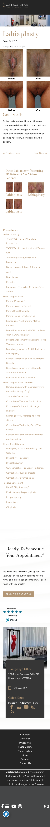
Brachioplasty (13, 277)
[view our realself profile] (11, 712)
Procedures (25, 742)
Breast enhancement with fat (20, 377)
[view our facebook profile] (11, 707)
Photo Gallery (25, 746)
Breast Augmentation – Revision (18, 382)
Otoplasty (11, 507)
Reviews (25, 759)
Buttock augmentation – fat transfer (24, 267)
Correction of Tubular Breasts (20, 472)
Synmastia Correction (17, 396)
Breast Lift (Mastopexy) (17, 457)
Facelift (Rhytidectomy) (17, 487)
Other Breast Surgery (13, 444)
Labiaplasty (21, 34)
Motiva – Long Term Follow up (20, 315)
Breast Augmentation (13, 296)
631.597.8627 (20, 688)
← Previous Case (11, 153)
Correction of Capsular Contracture (23, 401)
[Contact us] (44, 806)
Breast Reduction (14, 462)
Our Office (25, 738)
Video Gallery (25, 750)
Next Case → (40, 153)
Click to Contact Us (19, 594)
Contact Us (25, 763)
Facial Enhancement (13, 482)
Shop (25, 755)
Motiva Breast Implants (17, 310)
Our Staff (25, 734)
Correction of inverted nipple (20, 477)
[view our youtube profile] (26, 707)
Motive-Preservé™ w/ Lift (18, 305)
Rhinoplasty (12, 502)
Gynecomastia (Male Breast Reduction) (25, 467)
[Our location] (47, 806)
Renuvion (10, 282)
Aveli (8, 272)
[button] (18, 594)
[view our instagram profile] (33, 707)
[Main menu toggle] (43, 6)
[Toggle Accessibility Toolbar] (6, 814)
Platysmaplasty (13, 497)
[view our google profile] (19, 707)
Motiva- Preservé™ (15, 300)
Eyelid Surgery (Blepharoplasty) (21, 492)
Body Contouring (11, 234)
